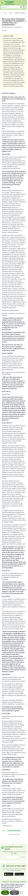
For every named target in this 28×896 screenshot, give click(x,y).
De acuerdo (5, 892)
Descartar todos (14, 892)
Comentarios (5, 881)
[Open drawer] (26, 3)
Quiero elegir (21, 892)
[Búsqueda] (25, 7)
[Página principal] (5, 13)
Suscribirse (22, 857)
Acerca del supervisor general (18, 881)
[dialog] (13, 889)
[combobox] (11, 7)
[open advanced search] (21, 7)
